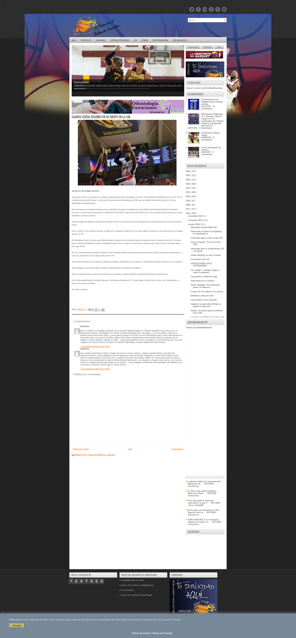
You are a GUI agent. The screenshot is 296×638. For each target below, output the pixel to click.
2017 (188, 209)
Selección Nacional (160, 40)
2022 (188, 188)
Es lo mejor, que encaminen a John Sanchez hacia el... (203, 511)
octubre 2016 (194, 224)
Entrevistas (86, 40)
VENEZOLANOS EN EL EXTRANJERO (201, 264)
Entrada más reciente (81, 449)
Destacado (193, 47)
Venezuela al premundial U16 (204, 227)
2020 (188, 196)
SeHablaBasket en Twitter (132, 580)
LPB (135, 40)
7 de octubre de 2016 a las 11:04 (94, 346)
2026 (188, 171)
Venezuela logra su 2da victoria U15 (207, 238)
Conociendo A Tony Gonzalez (204, 300)
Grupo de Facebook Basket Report (136, 595)
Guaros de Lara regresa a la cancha (207, 291)
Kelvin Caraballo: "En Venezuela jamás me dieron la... (205, 286)
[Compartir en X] (99, 309)
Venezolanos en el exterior (202, 281)
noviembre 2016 (195, 220)
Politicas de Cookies (141, 633)
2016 (188, 213)
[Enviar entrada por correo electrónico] (89, 309)
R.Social (207, 47)
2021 (188, 192)
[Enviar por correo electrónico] (92, 309)
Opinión (145, 40)
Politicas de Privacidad (162, 633)
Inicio (74, 40)
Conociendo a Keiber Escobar (204, 276)
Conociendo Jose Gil (200, 259)
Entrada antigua (177, 449)
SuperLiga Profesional (119, 40)
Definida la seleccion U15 (202, 296)
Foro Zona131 (127, 590)
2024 (188, 180)
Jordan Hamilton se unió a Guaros (206, 255)
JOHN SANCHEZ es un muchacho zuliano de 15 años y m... (203, 520)
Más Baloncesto (180, 40)
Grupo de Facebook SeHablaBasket (137, 585)
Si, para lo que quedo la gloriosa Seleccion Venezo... (202, 492)
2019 (188, 200)
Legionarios (101, 40)
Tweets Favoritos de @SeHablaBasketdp (204, 88)
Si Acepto (16, 625)
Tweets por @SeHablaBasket (199, 327)
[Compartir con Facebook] (103, 309)
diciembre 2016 (195, 216)
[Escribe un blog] (96, 309)
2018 (188, 205)
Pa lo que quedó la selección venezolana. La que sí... (200, 501)
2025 (188, 175)
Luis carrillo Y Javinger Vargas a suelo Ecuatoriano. (205, 271)
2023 (188, 184)
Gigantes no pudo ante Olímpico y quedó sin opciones (206, 305)
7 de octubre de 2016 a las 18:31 (95, 369)
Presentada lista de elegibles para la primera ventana (212, 101)
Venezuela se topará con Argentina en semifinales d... (206, 232)
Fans (219, 47)
